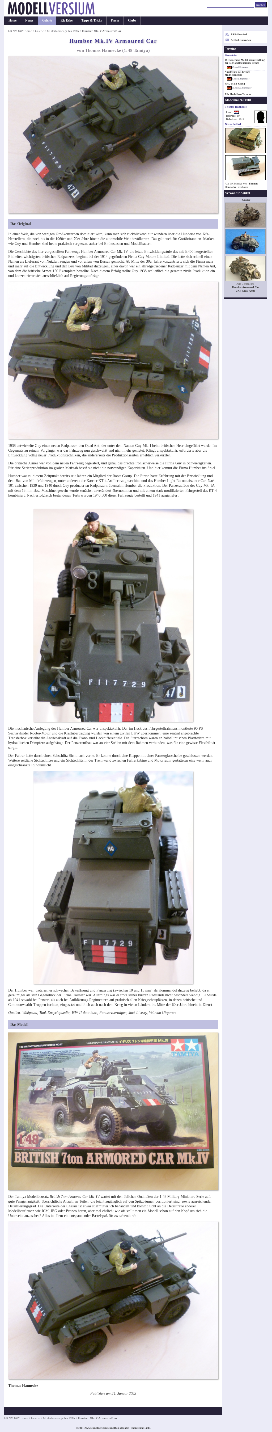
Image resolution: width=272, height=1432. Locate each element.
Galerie (47, 20)
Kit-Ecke (67, 20)
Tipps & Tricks (91, 20)
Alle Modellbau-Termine (238, 94)
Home (12, 20)
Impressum (137, 1428)
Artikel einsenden (241, 40)
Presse (115, 20)
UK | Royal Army (245, 290)
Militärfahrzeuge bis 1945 (63, 30)
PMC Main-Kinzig (235, 83)
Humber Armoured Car (245, 287)
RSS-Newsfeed (239, 34)
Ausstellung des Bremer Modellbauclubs (237, 73)
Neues (29, 20)
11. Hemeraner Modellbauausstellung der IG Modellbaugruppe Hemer (245, 61)
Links (147, 1428)
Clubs (132, 20)
